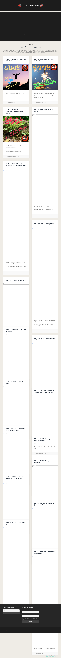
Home (6, 30)
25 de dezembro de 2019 (40, 215)
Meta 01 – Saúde (15, 30)
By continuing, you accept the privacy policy (29, 619)
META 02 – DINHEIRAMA (28, 30)
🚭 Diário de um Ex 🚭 (30, 5)
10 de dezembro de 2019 (40, 330)
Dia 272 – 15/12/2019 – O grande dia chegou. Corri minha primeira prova (16, 165)
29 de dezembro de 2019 (11, 156)
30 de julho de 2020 (39, 102)
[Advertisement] (30, 20)
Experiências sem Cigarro (45, 30)
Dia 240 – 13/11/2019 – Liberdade (15, 280)
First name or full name (26, 609)
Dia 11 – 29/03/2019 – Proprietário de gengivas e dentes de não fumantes (16, 478)
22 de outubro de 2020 (11, 102)
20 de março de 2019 (39, 653)
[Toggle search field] (56, 39)
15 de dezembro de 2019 (11, 272)
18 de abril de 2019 (39, 453)
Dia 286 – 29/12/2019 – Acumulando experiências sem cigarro (14, 111)
